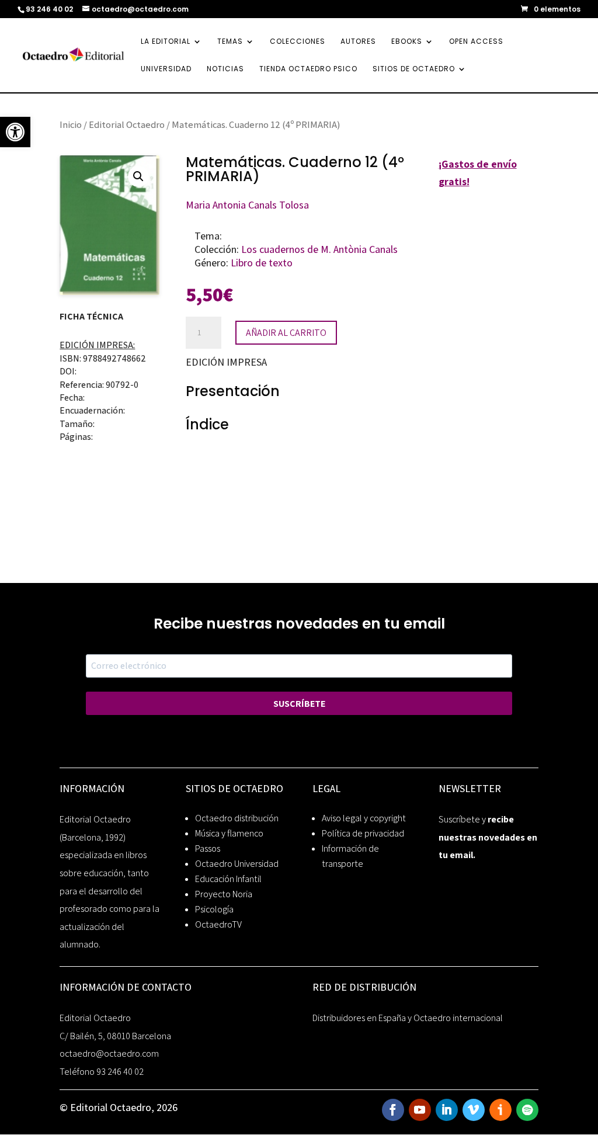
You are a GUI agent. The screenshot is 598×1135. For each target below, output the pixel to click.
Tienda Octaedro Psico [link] (308, 69)
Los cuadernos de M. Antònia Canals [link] (319, 249)
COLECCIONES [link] (297, 41)
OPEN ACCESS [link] (476, 41)
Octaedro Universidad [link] (237, 864)
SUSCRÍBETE (299, 703)
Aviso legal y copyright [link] (364, 818)
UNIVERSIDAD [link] (166, 69)
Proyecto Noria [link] (223, 894)
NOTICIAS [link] (225, 69)
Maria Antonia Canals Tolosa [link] (247, 204)
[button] (138, 176)
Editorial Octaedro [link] (127, 124)
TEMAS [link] (230, 41)
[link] (15, 132)
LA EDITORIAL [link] (165, 41)
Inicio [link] (71, 124)
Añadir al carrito (286, 333)
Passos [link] (207, 848)
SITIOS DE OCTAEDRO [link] (414, 69)
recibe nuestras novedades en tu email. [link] (488, 837)
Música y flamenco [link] (229, 833)
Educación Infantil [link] (228, 879)
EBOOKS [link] (406, 41)
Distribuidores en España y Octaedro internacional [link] (407, 1018)
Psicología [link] (214, 909)
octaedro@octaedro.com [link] (109, 1053)
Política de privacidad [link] (363, 833)
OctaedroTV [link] (218, 924)
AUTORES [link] (358, 41)
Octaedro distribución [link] (237, 818)
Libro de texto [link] (262, 262)
